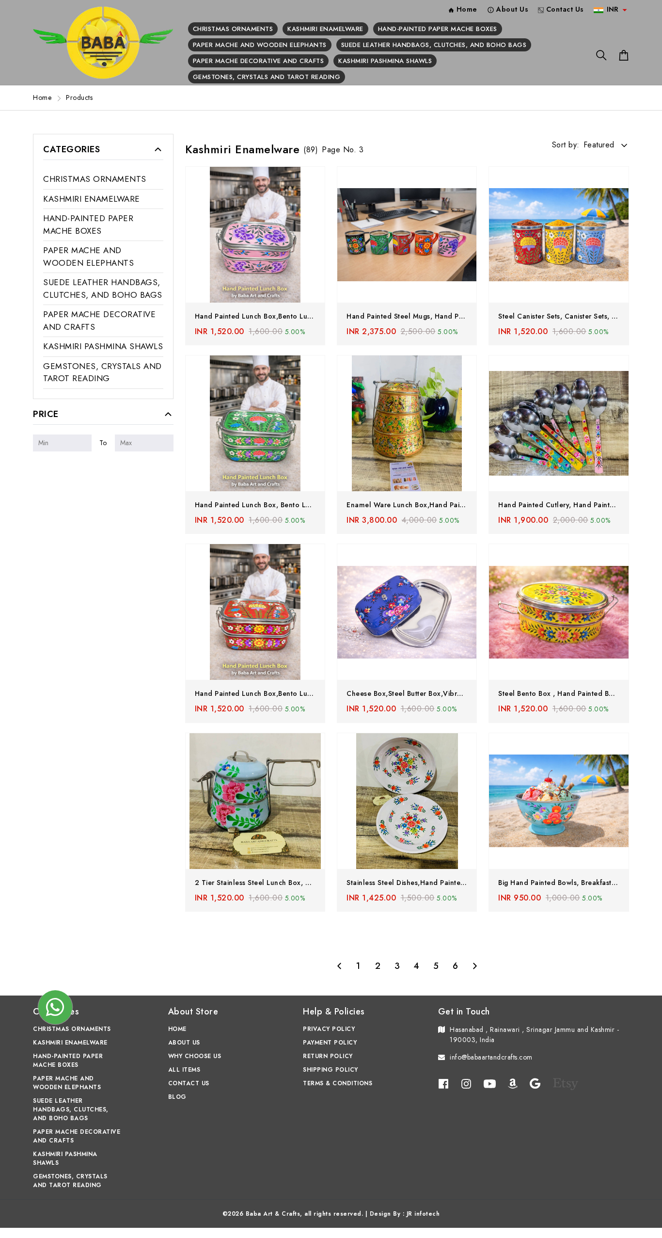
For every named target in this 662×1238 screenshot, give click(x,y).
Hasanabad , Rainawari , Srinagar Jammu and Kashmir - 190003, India (534, 1035)
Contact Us (188, 1083)
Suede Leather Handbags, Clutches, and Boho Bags (434, 44)
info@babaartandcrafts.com (491, 1057)
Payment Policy (330, 1042)
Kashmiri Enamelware (325, 28)
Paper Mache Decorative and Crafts (258, 60)
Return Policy (328, 1056)
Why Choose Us (194, 1056)
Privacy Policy (329, 1029)
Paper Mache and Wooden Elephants (260, 44)
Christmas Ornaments (233, 28)
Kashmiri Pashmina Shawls (385, 60)
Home (42, 97)
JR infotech (423, 1213)
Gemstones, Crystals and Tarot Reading (267, 76)
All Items (184, 1069)
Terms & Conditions (337, 1083)
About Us (184, 1042)
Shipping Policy (330, 1069)
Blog (177, 1097)
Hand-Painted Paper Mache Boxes (437, 28)
